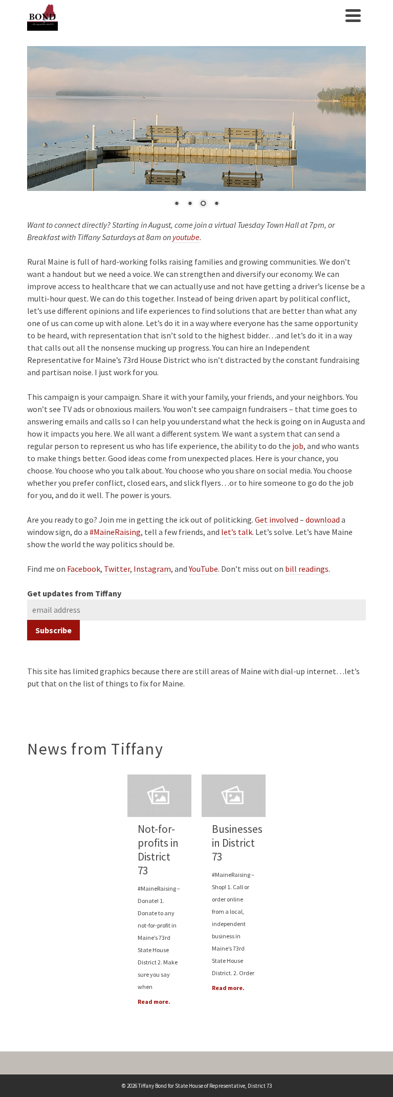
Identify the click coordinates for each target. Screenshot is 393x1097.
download (322, 519)
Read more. (154, 1001)
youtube (186, 237)
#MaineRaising (115, 532)
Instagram (152, 569)
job (297, 446)
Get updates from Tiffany (74, 593)
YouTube (203, 569)
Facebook (83, 569)
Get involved (276, 519)
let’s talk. (237, 532)
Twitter (117, 569)
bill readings (307, 569)
